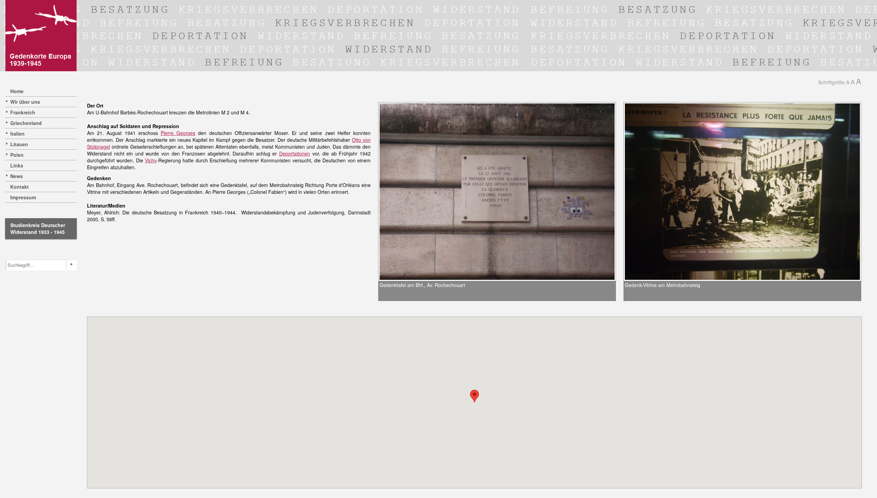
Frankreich (22, 112)
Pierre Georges (178, 132)
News (16, 176)
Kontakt (19, 186)
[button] (474, 396)
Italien (17, 133)
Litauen (19, 144)
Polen (17, 154)
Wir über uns (25, 101)
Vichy (151, 160)
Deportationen (294, 153)
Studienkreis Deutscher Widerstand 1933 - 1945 (37, 228)
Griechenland (26, 123)
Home (17, 91)
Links (16, 165)
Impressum (23, 197)
